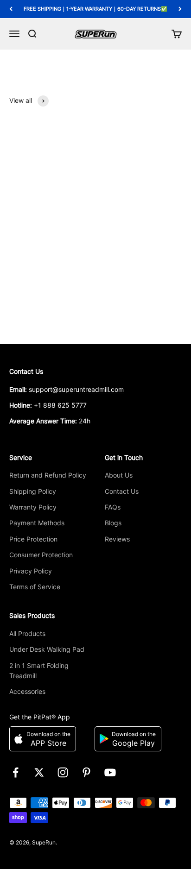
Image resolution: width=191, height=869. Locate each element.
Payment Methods (36, 523)
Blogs (113, 523)
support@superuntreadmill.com (76, 389)
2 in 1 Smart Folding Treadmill (39, 670)
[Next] (180, 9)
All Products (27, 633)
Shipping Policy (32, 491)
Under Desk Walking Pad (46, 649)
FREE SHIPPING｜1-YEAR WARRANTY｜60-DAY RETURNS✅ (95, 9)
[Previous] (11, 9)
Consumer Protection (41, 555)
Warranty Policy (33, 507)
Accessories (27, 691)
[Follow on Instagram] (63, 772)
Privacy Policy (30, 571)
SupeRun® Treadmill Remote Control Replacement (84, 306)
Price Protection (33, 539)
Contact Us (122, 491)
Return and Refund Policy (47, 475)
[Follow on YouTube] (110, 772)
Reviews (117, 539)
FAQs (113, 507)
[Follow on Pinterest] (86, 772)
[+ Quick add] (169, 281)
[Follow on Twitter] (39, 772)
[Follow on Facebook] (15, 772)
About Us (119, 475)
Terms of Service (34, 587)
